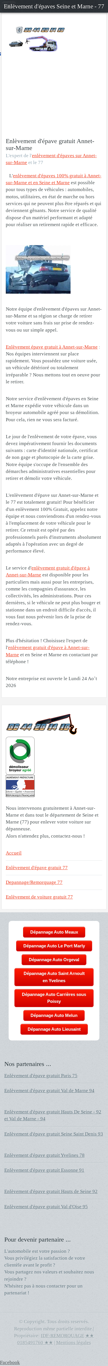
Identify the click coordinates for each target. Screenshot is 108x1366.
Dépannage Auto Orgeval (54, 959)
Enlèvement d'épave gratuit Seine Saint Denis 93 (53, 1134)
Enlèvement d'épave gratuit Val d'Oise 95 (46, 1206)
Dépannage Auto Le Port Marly (54, 945)
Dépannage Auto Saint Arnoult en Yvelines (54, 977)
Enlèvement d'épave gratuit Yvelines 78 (44, 1155)
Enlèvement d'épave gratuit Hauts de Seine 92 (51, 1191)
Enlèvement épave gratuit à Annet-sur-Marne (52, 347)
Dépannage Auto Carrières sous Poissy (54, 998)
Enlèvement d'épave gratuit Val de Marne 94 (49, 1090)
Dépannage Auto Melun (54, 1015)
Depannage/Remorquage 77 (34, 882)
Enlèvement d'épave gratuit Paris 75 (40, 1075)
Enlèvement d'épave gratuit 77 (37, 867)
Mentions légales (73, 1342)
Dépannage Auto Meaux (54, 932)
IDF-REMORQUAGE (62, 1335)
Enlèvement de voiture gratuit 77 (39, 897)
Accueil (14, 853)
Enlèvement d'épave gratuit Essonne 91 (44, 1170)
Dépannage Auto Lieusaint (54, 1029)
